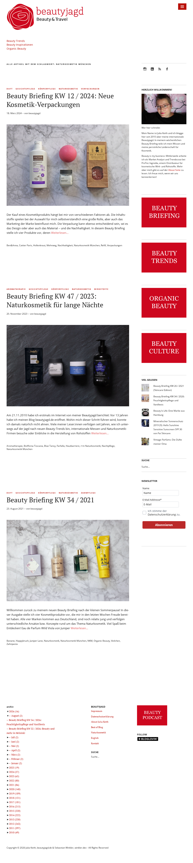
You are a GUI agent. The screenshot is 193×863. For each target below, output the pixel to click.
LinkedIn (152, 71)
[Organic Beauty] (164, 317)
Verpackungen (90, 89)
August (16, 715)
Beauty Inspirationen (20, 44)
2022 (14, 780)
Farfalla (61, 445)
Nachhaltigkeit (65, 245)
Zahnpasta (12, 644)
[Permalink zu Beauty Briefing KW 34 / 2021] (68, 600)
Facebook (167, 71)
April (15, 750)
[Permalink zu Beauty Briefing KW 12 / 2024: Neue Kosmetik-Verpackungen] (68, 205)
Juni (15, 741)
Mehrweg (52, 245)
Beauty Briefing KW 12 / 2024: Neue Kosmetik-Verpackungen (60, 100)
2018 (14, 797)
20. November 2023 (17, 313)
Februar (17, 759)
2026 (14, 711)
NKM (90, 640)
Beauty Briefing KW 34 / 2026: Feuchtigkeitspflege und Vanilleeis (169, 400)
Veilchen (115, 640)
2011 (14, 828)
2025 (14, 767)
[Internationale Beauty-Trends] (164, 272)
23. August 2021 (15, 508)
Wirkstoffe (101, 289)
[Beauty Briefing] (164, 227)
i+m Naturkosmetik (91, 445)
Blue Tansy (50, 445)
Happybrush (22, 640)
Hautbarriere (73, 445)
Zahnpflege (88, 493)
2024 (14, 772)
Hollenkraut (39, 245)
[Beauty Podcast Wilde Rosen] (152, 725)
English (95, 738)
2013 (14, 819)
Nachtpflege (108, 445)
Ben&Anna (12, 245)
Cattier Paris (25, 245)
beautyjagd (34, 113)
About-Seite (174, 170)
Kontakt (95, 743)
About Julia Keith (99, 721)
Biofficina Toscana (33, 445)
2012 (14, 823)
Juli (14, 737)
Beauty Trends (16, 41)
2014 (14, 815)
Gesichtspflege (25, 89)
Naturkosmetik (68, 89)
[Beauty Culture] (164, 363)
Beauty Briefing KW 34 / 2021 (50, 499)
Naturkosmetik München (87, 245)
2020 (14, 789)
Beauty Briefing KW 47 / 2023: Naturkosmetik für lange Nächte (55, 300)
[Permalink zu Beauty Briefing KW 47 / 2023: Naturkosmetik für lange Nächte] (68, 405)
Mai (15, 746)
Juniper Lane (36, 640)
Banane (11, 640)
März (15, 754)
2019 (14, 793)
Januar (16, 763)
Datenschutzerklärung (162, 514)
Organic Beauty (16, 48)
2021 (14, 785)
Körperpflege (47, 89)
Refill (103, 245)
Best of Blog (97, 727)
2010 (14, 832)
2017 (14, 802)
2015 (14, 810)
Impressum (96, 711)
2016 (14, 806)
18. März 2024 (14, 113)
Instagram (145, 71)
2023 (14, 776)
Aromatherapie (16, 289)
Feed (159, 71)
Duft (10, 89)
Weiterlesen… (60, 233)
